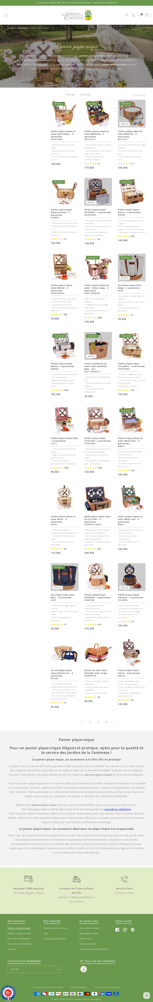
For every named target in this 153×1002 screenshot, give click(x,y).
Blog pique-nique (88, 933)
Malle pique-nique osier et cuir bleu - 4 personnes (97, 519)
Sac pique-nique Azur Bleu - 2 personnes (62, 596)
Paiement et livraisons (55, 928)
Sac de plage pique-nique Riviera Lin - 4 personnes (62, 673)
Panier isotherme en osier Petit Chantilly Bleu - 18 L (95, 366)
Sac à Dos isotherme (18, 938)
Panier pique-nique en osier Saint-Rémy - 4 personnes (63, 134)
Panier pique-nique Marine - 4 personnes (62, 365)
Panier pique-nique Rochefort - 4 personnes (97, 211)
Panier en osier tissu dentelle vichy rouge (95, 671)
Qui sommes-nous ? (90, 928)
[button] (6, 15)
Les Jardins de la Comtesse (70, 999)
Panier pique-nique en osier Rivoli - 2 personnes (63, 519)
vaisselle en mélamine (117, 809)
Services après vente (54, 938)
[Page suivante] (114, 722)
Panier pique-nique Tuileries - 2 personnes (130, 596)
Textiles (11, 949)
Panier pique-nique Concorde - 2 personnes (97, 439)
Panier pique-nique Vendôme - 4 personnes (97, 596)
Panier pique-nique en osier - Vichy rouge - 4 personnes (96, 288)
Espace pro (85, 938)
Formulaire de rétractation (93, 949)
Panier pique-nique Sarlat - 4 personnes (129, 671)
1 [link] (82, 721)
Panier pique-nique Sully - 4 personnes (64, 439)
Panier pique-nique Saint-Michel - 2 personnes (61, 288)
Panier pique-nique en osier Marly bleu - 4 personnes (130, 441)
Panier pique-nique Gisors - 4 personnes (129, 211)
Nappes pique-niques (19, 933)
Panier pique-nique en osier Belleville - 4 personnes (96, 134)
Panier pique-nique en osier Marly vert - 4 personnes (130, 519)
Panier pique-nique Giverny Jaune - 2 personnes (61, 212)
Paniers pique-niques (19, 928)
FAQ (45, 933)
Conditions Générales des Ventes (48, 987)
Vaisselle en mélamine (19, 943)
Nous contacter (87, 943)
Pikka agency (95, 999)
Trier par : (71, 94)
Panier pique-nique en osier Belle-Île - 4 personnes (130, 134)
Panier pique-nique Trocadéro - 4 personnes (131, 365)
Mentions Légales (79, 987)
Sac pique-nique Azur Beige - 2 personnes (129, 286)
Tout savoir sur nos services (107, 987)
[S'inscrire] (58, 969)
